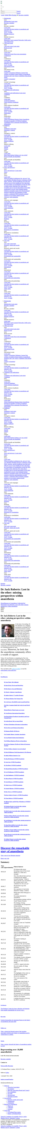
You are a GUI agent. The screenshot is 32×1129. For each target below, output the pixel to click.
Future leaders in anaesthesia (22, 74)
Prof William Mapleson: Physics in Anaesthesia (15, 741)
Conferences (7, 55)
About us (6, 1085)
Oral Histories (4, 676)
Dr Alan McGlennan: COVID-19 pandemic (14, 758)
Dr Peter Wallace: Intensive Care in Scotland (15, 749)
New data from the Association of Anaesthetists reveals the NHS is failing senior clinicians (17, 184)
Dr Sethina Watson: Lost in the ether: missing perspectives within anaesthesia (15, 839)
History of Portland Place (14, 1113)
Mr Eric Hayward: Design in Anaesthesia (14, 727)
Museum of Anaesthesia (10, 603)
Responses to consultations (11, 229)
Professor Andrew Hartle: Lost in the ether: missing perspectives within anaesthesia (16, 816)
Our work (6, 240)
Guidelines (7, 94)
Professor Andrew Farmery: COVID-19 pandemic (16, 795)
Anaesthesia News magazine (12, 122)
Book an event (8, 48)
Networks (21, 40)
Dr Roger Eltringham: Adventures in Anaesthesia (16, 724)
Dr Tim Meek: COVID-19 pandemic (12, 765)
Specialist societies (12, 1096)
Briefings (6, 219)
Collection (20, 603)
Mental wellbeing (8, 141)
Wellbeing (7, 125)
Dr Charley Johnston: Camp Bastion (13, 692)
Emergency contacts (9, 130)
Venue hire (7, 1110)
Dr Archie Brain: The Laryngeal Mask (13, 721)
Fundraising (11, 1103)
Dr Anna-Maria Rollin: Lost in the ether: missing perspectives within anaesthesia (15, 825)
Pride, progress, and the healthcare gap (14, 181)
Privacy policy (23, 1116)
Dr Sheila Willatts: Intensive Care (12, 755)
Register (14, 15)
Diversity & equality (9, 121)
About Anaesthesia (24, 119)
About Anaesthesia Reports (11, 119)
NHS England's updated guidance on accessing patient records (16, 194)
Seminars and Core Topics (11, 76)
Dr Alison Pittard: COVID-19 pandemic (13, 778)
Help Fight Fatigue (9, 155)
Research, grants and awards (11, 245)
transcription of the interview (8, 670)
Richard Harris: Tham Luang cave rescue (14, 710)
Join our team (11, 1095)
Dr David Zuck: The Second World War (13, 685)
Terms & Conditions (6, 1116)
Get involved (7, 1098)
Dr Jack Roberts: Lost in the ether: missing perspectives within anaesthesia (14, 605)
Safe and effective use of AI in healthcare (17, 182)
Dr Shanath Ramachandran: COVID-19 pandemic (16, 768)
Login (2, 15)
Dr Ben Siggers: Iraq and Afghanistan (13, 688)
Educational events (9, 66)
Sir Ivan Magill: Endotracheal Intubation (14, 737)
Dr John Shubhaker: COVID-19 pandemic (14, 775)
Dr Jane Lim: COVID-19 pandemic (12, 762)
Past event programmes (20, 54)
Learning (10, 1109)
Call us (7, 1072)
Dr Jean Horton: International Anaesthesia (14, 713)
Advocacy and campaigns (11, 197)
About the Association (13, 1087)
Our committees (12, 1092)
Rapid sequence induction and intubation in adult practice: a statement (17, 192)
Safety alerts (7, 288)
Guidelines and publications (11, 90)
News (5, 172)
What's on (10, 1106)
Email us (11, 1079)
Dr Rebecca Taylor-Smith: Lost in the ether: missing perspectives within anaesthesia (16, 830)
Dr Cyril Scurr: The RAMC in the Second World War (17, 702)
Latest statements (8, 208)
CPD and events (8, 43)
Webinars (18, 72)
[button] (1, 5)
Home (2, 603)
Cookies (17, 1118)
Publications (7, 113)
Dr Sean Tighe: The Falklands (11, 682)
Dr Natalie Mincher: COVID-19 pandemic (14, 788)
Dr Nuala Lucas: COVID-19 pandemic (13, 785)
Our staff (10, 1093)
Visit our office (4, 1066)
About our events (9, 54)
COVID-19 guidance (21, 121)
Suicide (6, 147)
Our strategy (11, 1089)
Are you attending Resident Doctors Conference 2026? (17, 179)
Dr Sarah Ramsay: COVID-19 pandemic (13, 782)
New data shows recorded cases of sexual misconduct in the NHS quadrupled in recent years (17, 187)
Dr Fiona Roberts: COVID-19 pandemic (13, 798)
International (7, 267)
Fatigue (6, 149)
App (12, 41)
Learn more (7, 27)
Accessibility (15, 1116)
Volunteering (11, 1101)
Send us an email (5, 1079)
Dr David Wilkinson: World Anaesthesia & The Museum (17, 752)
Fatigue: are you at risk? (21, 155)
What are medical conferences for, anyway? (16, 178)
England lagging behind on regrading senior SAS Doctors (15, 190)
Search (18, 11)
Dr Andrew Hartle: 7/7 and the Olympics (13, 695)
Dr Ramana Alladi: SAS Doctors (11, 731)
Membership (7, 18)
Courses (23, 72)
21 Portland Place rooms (14, 1112)
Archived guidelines (9, 100)
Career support (14, 40)
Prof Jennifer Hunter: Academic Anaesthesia (14, 734)
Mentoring (7, 40)
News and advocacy (9, 167)
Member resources (9, 34)
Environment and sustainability (12, 256)
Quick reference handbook (11, 102)
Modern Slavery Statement (8, 1118)
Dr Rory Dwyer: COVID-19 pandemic (13, 791)
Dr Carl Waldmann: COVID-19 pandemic (14, 772)
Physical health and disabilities (12, 156)
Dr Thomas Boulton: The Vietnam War (13, 698)
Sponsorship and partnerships (12, 278)
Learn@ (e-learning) (9, 72)
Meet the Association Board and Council (18, 1090)
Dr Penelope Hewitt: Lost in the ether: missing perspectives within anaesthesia (15, 807)
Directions (10, 1066)
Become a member (9, 23)
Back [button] (2, 608)
